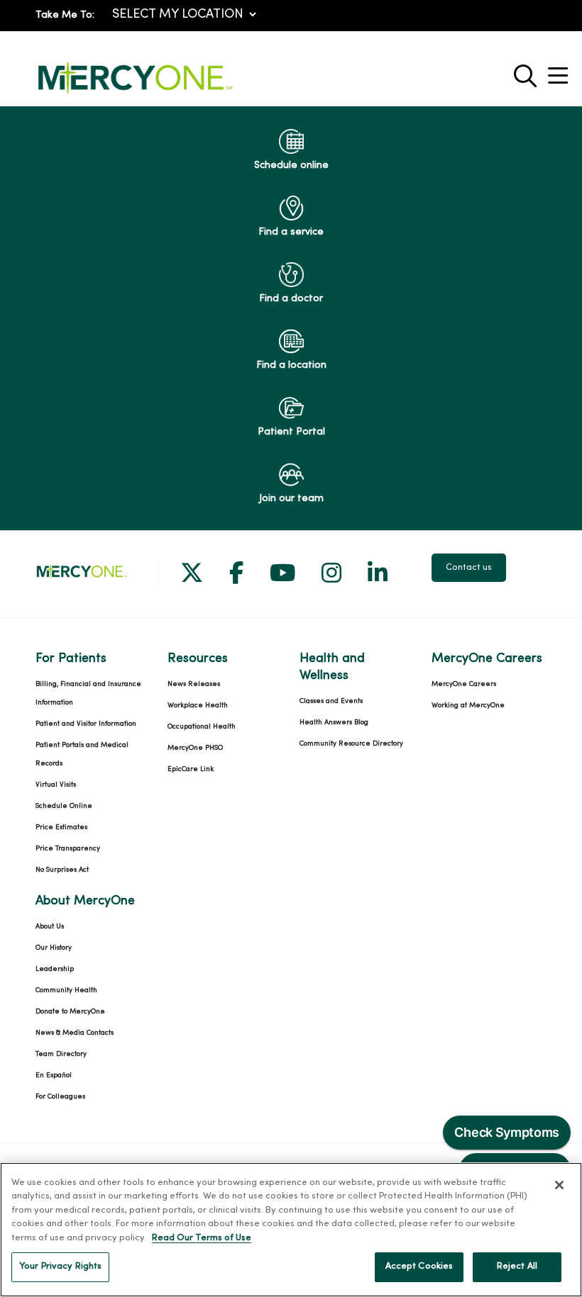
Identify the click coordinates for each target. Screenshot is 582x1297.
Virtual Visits (55, 785)
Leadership (54, 969)
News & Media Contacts (74, 1033)
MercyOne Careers (464, 684)
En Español (53, 1075)
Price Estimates (61, 827)
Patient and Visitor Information (85, 724)
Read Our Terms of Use (201, 1238)
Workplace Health (198, 705)
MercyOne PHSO (195, 748)
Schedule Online (63, 806)
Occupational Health (202, 727)
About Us (49, 926)
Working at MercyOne (468, 705)
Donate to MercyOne (70, 1012)
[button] (560, 70)
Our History (53, 948)
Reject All (517, 1266)
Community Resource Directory (351, 744)
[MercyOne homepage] (134, 94)
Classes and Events (331, 701)
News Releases (194, 684)
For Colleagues (60, 1097)
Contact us (469, 567)
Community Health (66, 990)
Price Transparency (67, 849)
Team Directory (61, 1054)
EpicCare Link (191, 769)
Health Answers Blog (334, 722)
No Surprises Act (62, 870)
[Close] (559, 1185)
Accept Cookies (419, 1266)
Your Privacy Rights (60, 1266)
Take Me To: (64, 15)
